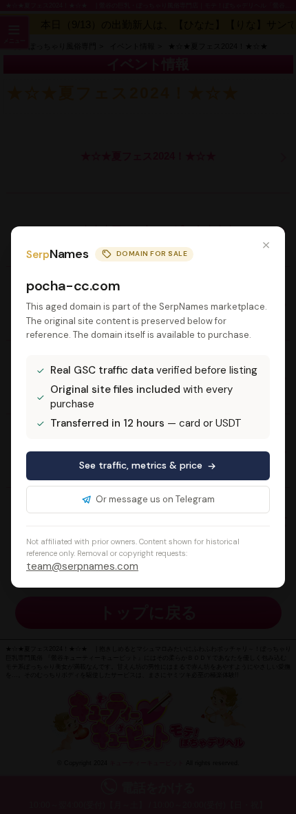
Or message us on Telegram (155, 499)
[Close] (265, 245)
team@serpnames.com (82, 566)
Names (57, 254)
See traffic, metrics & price (140, 465)
